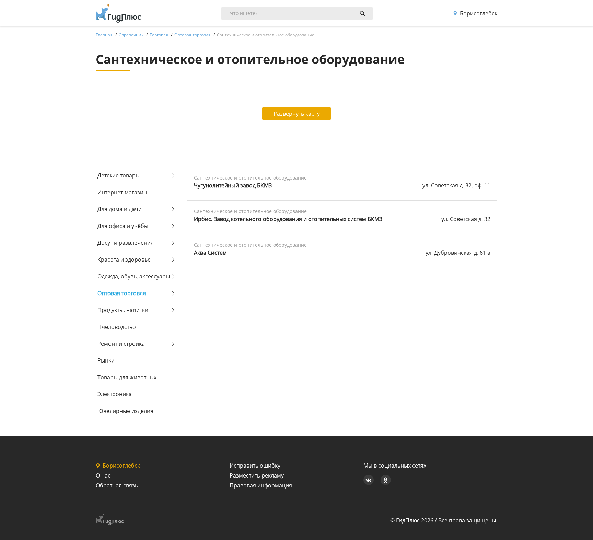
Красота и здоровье (124, 259)
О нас (103, 475)
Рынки (106, 360)
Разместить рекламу (257, 475)
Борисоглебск (478, 13)
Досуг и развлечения (125, 242)
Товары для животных (126, 377)
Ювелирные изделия (125, 411)
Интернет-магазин (122, 192)
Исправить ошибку (255, 465)
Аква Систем (210, 252)
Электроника (114, 394)
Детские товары (118, 175)
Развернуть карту (297, 113)
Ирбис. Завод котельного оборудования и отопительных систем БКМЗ (288, 219)
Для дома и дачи (119, 209)
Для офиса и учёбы (122, 226)
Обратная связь (117, 485)
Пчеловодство (116, 327)
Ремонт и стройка (121, 343)
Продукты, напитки (122, 310)
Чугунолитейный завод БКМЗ (233, 185)
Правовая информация (261, 485)
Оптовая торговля (121, 293)
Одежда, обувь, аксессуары (133, 276)
